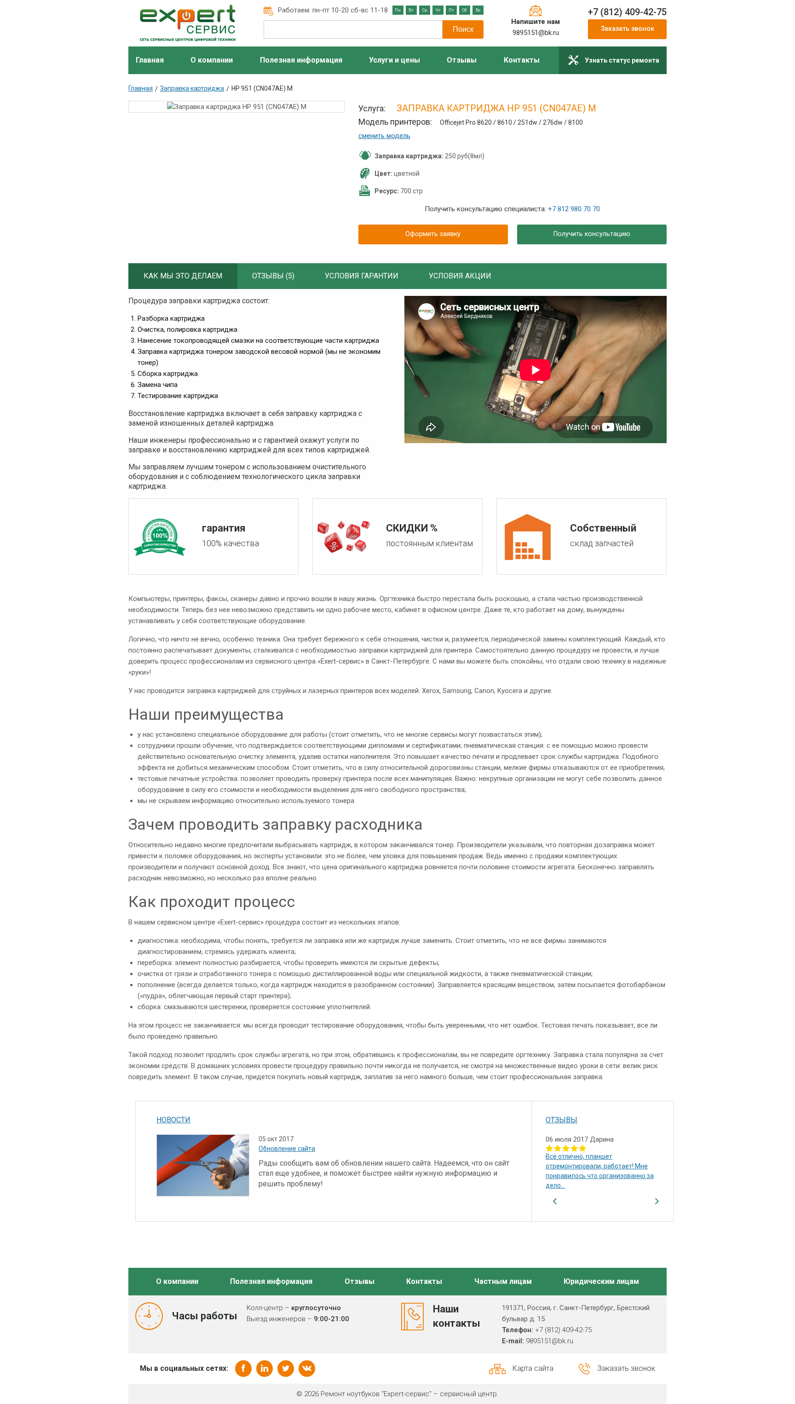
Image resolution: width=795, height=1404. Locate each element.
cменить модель (384, 136)
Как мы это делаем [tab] (183, 276)
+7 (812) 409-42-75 (627, 11)
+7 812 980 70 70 (574, 209)
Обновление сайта (287, 1148)
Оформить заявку (433, 234)
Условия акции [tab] (460, 276)
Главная (140, 88)
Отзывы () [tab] (273, 276)
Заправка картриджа (192, 88)
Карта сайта (533, 1368)
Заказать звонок (627, 29)
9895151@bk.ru (536, 33)
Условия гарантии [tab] (361, 276)
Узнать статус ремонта (622, 60)
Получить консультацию (591, 234)
